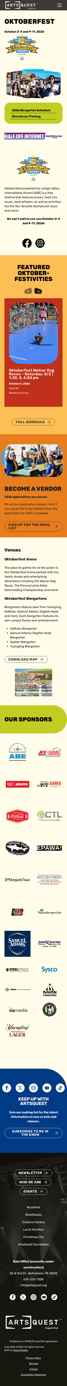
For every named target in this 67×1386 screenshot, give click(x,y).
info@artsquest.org (33, 1285)
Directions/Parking (26, 116)
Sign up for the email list (29, 526)
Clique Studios (20, 1350)
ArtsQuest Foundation (33, 1244)
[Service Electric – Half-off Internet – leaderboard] (33, 136)
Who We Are (30, 1182)
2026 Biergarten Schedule (31, 110)
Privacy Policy (33, 1358)
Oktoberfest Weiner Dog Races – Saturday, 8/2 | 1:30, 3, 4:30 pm (32, 374)
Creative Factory (33, 1222)
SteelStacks (33, 1214)
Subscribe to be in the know (30, 1133)
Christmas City (33, 1237)
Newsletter (30, 1173)
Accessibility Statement (33, 1374)
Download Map (23, 659)
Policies (33, 1369)
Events (30, 1191)
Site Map (33, 1363)
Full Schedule (30, 422)
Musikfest (33, 1207)
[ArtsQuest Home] (21, 5)
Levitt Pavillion (33, 1229)
